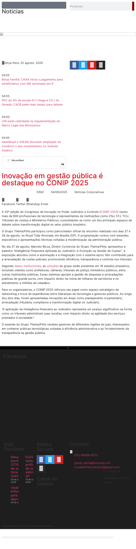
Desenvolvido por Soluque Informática (28, 526)
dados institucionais (28, 266)
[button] (8, 202)
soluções (53, 266)
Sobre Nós (56, 18)
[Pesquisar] (133, 6)
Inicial (13, 18)
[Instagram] (100, 65)
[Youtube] (91, 65)
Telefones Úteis (52, 26)
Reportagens (32, 18)
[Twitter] (83, 65)
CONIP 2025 (109, 212)
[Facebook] (74, 65)
